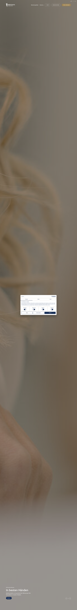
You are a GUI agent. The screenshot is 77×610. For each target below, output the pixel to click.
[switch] (34, 309)
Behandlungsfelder (34, 5)
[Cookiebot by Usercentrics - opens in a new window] (52, 296)
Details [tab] (39, 299)
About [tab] (50, 299)
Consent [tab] (26, 299)
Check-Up (41, 5)
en (75, 1)
